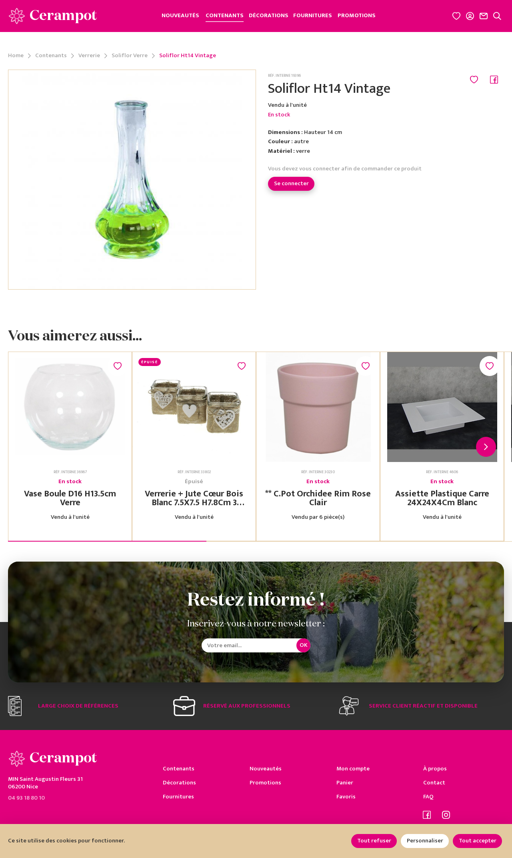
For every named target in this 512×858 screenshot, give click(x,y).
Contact (434, 783)
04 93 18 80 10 (26, 797)
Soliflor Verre (130, 56)
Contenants (51, 56)
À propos (435, 769)
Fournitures (178, 797)
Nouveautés (266, 769)
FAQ (428, 797)
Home (16, 56)
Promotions (265, 783)
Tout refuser (374, 841)
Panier (344, 783)
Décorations (179, 783)
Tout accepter (477, 841)
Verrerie (89, 56)
